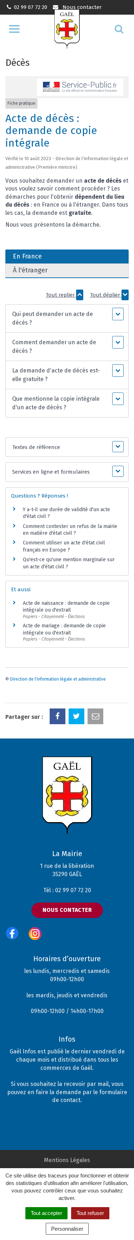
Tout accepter (46, 1213)
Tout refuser (90, 1213)
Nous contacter (81, 7)
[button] (67, 318)
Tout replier (61, 295)
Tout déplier (105, 295)
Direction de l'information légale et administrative (58, 679)
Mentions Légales (67, 1160)
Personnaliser (67, 1229)
